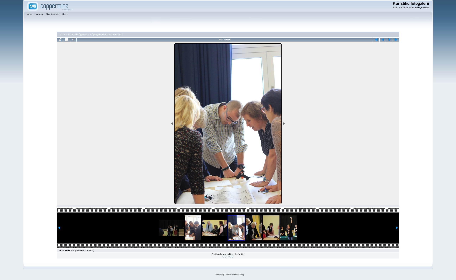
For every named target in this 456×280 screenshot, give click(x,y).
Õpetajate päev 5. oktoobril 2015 (107, 34)
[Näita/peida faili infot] (66, 40)
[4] (230, 256)
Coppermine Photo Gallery (234, 275)
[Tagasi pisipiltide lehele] (60, 40)
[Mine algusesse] (376, 40)
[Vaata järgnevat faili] (389, 40)
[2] (225, 256)
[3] (228, 256)
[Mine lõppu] (396, 40)
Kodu (63, 34)
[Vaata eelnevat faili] (383, 40)
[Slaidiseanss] (73, 40)
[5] (232, 256)
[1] (223, 256)
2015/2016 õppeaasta (78, 34)
